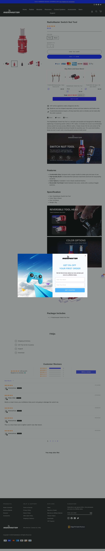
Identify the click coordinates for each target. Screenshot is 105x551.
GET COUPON (70, 290)
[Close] (85, 256)
